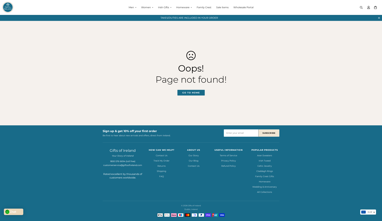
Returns (161, 166)
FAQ (161, 176)
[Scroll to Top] (376, 204)
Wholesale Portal (243, 7)
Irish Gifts (163, 7)
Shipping (161, 171)
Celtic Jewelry (264, 166)
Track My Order (162, 160)
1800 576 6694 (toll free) (122, 161)
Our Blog (193, 160)
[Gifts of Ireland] (7, 7)
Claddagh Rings (264, 171)
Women (146, 7)
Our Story (193, 155)
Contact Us (161, 155)
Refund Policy (228, 166)
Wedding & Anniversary (264, 186)
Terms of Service (228, 155)
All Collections (264, 192)
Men (131, 7)
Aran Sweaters (264, 155)
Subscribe (268, 133)
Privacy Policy (228, 160)
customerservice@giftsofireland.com (122, 165)
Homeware (183, 7)
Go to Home (191, 92)
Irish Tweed (265, 160)
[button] (375, 7)
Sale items (222, 7)
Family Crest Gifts (264, 176)
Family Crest (204, 7)
